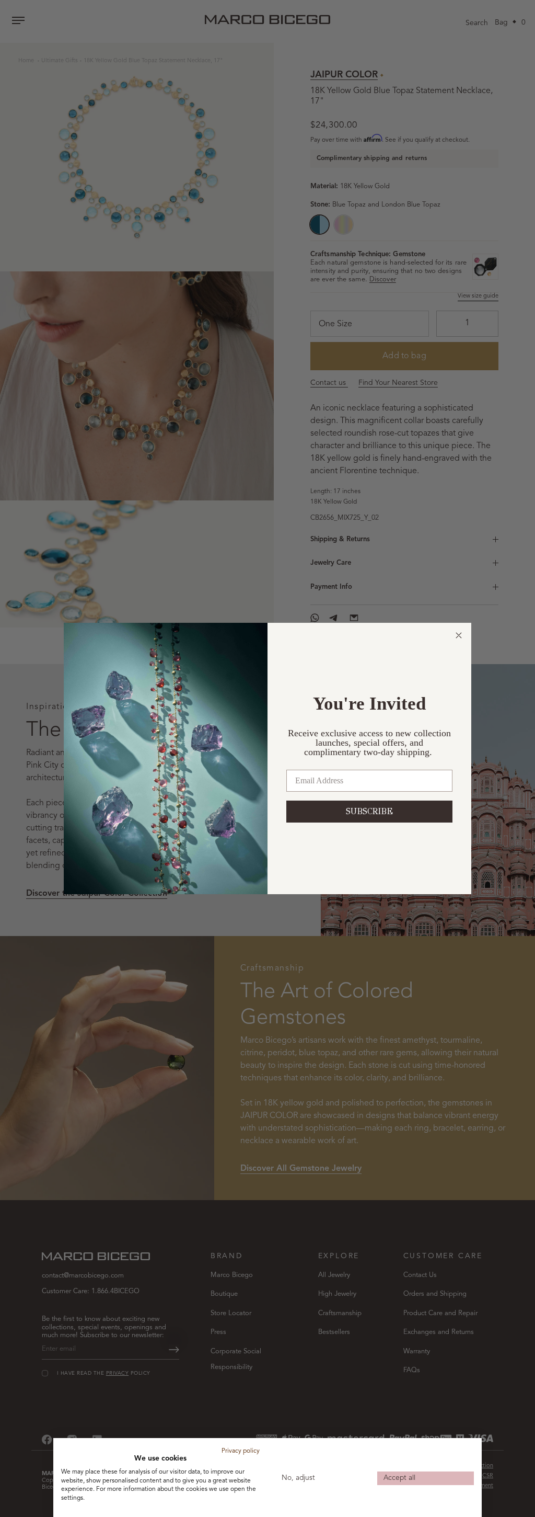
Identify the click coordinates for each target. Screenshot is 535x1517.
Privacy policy (241, 1451)
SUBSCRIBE (369, 811)
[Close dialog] (458, 635)
